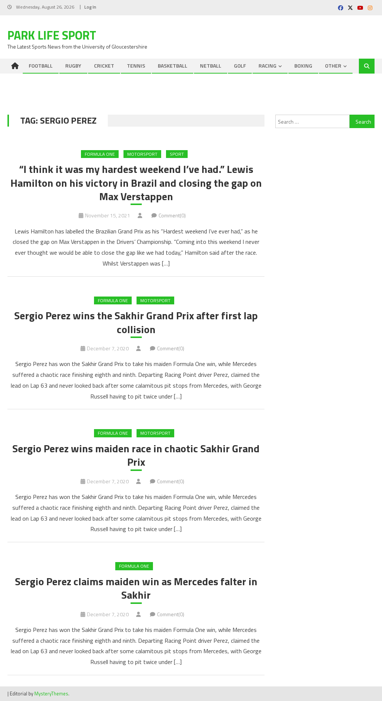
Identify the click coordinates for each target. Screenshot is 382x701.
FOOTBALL (41, 65)
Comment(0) (172, 215)
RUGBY (73, 65)
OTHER (333, 65)
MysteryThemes (51, 693)
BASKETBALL (172, 65)
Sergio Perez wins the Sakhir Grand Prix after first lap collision (136, 322)
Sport (177, 154)
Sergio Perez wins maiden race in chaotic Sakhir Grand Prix (136, 455)
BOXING (303, 65)
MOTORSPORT (142, 154)
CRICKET (104, 65)
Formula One (100, 154)
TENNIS (136, 65)
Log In (90, 6)
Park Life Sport (51, 35)
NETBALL (210, 65)
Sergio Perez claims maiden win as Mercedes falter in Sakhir (136, 588)
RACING (267, 65)
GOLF (240, 65)
